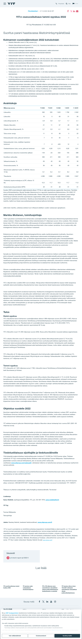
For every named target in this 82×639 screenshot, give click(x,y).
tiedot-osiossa (56, 630)
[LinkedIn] (74, 11)
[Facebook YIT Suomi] (39, 601)
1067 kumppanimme (12, 613)
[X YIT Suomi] (43, 601)
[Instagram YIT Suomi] (55, 601)
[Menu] (4, 3)
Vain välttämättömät (15, 635)
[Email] (77, 11)
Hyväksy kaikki (67, 635)
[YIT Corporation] (47, 601)
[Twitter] (71, 11)
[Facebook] (68, 11)
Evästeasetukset (41, 635)
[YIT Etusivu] (11, 4)
